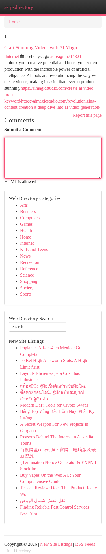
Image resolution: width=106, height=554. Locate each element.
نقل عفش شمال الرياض (42, 500)
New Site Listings (56, 544)
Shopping (28, 281)
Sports (25, 294)
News (25, 256)
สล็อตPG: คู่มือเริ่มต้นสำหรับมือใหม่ (53, 386)
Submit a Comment (23, 129)
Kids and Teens (34, 249)
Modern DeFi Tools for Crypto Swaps (54, 405)
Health (26, 230)
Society (26, 287)
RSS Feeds (85, 544)
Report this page (87, 115)
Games (26, 224)
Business (28, 211)
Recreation (29, 262)
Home (14, 21)
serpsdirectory (18, 7)
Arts (24, 205)
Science (27, 275)
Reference (29, 268)
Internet (12, 56)
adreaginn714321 (65, 56)
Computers (30, 217)
